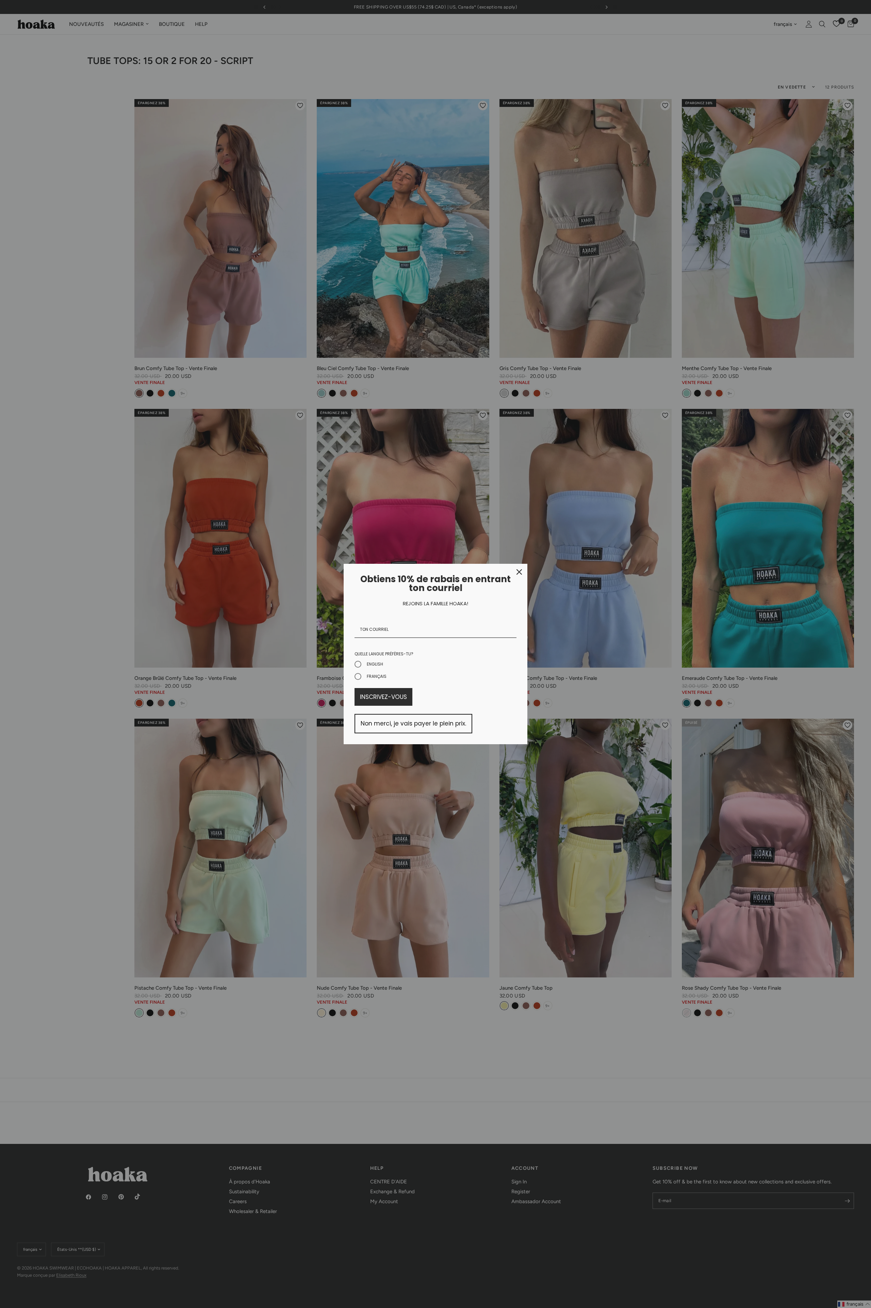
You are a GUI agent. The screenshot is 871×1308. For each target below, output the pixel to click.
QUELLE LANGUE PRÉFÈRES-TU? (384, 654)
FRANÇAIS (377, 676)
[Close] (519, 572)
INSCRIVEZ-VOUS (383, 697)
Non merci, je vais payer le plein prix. (413, 723)
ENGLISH (375, 664)
